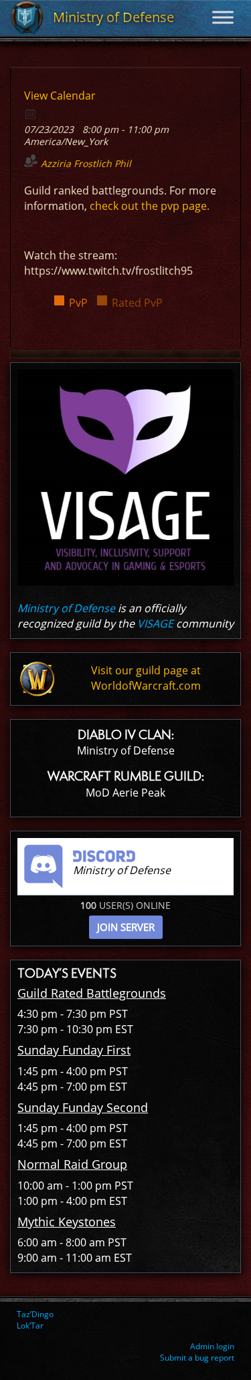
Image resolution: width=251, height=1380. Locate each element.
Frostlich (93, 163)
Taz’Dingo (35, 1314)
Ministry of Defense (66, 608)
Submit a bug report (197, 1357)
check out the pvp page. (150, 205)
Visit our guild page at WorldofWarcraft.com (146, 678)
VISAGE (155, 623)
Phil (122, 163)
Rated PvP (137, 302)
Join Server (126, 927)
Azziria (56, 163)
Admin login (212, 1346)
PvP (78, 302)
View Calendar (60, 95)
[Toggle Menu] (223, 17)
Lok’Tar (30, 1325)
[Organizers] (31, 160)
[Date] (31, 113)
